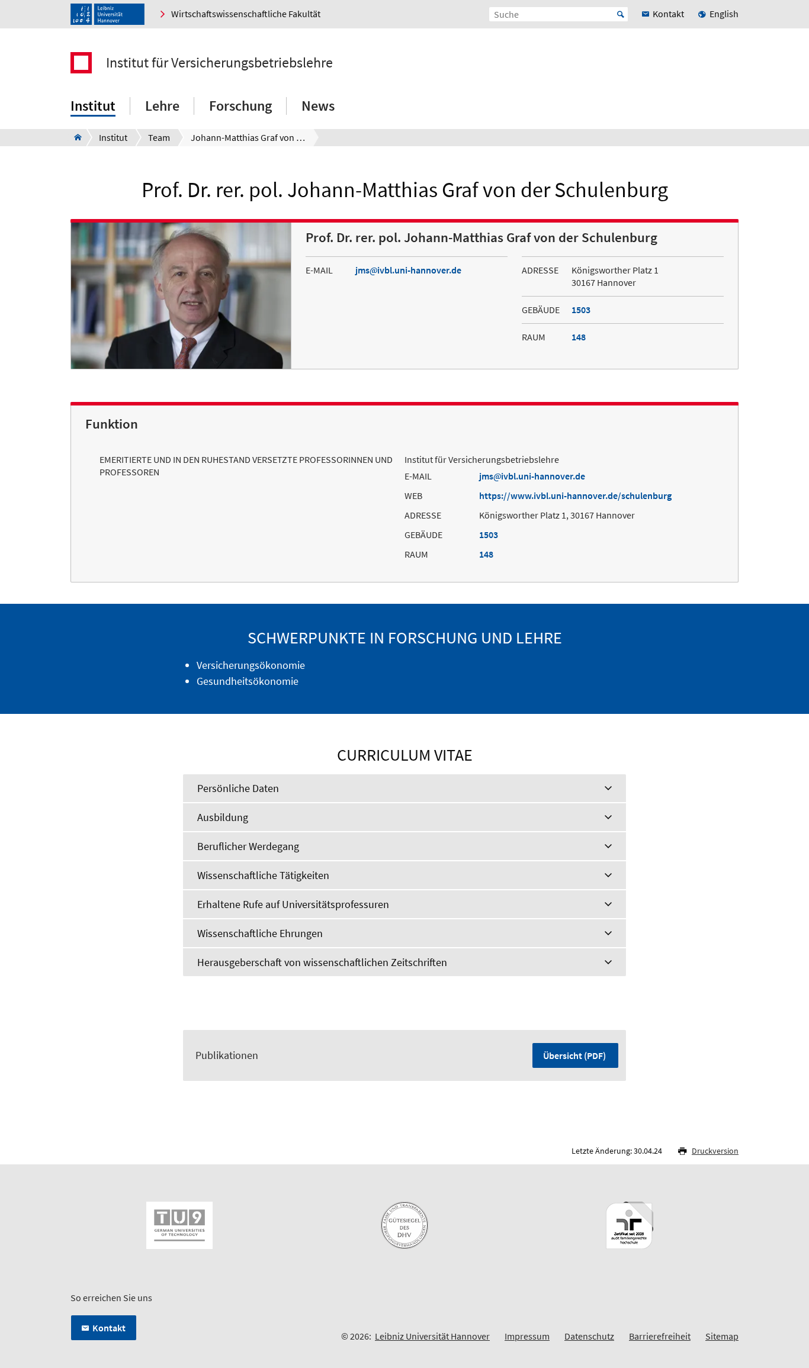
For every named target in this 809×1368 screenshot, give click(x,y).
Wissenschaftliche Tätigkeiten (263, 875)
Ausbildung (222, 817)
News (318, 105)
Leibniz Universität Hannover (432, 1336)
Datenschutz (589, 1336)
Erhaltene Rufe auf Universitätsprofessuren (293, 904)
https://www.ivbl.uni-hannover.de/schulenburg (575, 495)
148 (579, 337)
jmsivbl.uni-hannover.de (408, 270)
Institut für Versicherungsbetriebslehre (219, 63)
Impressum (527, 1336)
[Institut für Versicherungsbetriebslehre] (74, 137)
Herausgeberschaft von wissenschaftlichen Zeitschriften (322, 962)
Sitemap (722, 1336)
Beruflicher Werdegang (248, 846)
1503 (581, 310)
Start (621, 14)
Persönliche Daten (238, 788)
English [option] (724, 14)
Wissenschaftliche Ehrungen (260, 933)
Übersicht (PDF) (574, 1055)
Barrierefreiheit (660, 1336)
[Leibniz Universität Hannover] (107, 14)
